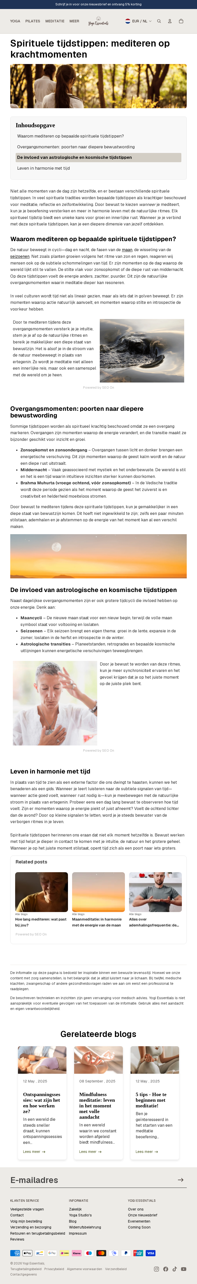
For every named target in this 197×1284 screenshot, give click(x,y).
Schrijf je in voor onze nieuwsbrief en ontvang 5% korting (98, 4)
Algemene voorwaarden (84, 1269)
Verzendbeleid (116, 1269)
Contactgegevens (23, 1274)
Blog (72, 1221)
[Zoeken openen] (159, 21)
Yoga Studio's (80, 1215)
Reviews (17, 1239)
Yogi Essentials (33, 1263)
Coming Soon (139, 1227)
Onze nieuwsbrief (142, 1215)
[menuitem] (74, 21)
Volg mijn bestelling (26, 1221)
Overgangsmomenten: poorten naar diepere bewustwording (76, 147)
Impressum (78, 1233)
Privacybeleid (54, 1269)
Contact (17, 1215)
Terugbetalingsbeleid (26, 1269)
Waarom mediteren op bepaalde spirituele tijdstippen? (70, 136)
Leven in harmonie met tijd (43, 168)
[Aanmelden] (181, 1180)
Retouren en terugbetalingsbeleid (37, 1233)
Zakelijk (75, 1209)
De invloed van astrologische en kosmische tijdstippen (74, 157)
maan (127, 249)
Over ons (136, 1209)
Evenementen (139, 1221)
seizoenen (19, 256)
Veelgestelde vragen (27, 1209)
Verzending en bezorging (30, 1227)
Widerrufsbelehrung (85, 1227)
